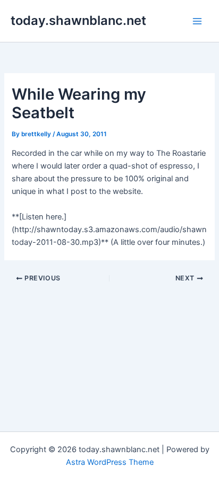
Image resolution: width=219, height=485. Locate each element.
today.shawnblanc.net (78, 20)
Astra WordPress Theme (110, 462)
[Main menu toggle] (197, 21)
